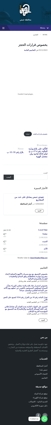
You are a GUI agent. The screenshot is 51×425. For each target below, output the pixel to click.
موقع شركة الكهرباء (40, 398)
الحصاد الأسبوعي (41, 374)
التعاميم (35, 35)
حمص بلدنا (43, 370)
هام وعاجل (22, 281)
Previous (42, 145)
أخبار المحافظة (26, 204)
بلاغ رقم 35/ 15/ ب (15, 152)
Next (20, 148)
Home (45, 35)
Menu (42, 28)
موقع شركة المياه (40, 394)
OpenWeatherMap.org (38, 258)
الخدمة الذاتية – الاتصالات (38, 402)
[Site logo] (25, 16)
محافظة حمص (25, 20)
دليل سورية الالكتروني (39, 406)
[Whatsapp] (44, 419)
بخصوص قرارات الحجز (40, 134)
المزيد (39, 211)
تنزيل (28, 134)
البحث (45, 173)
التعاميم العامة (29, 50)
